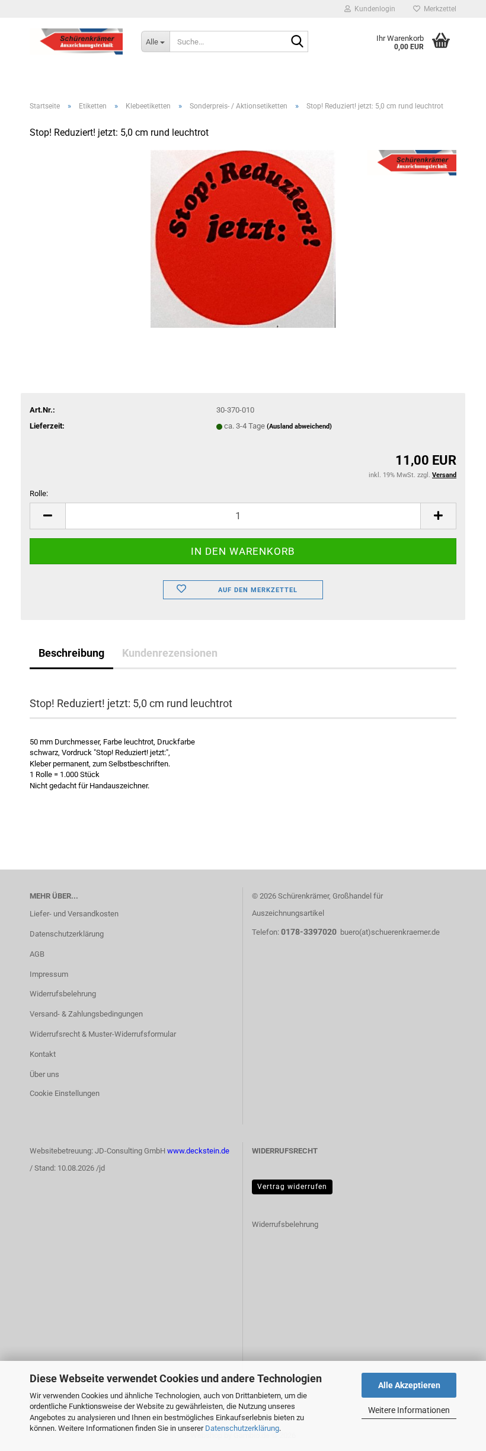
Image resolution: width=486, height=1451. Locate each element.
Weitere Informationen (409, 1410)
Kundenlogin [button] (373, 9)
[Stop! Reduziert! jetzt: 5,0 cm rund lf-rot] (243, 238)
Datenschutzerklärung (242, 1428)
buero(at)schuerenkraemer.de (390, 932)
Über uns (44, 1074)
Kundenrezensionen (170, 653)
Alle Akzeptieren (409, 1385)
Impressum (49, 974)
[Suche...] (297, 42)
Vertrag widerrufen (292, 1186)
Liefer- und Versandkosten (74, 913)
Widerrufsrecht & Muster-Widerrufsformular (103, 1034)
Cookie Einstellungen (65, 1093)
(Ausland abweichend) (299, 426)
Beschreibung (71, 653)
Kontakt (43, 1054)
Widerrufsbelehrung (63, 993)
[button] (47, 516)
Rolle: (39, 493)
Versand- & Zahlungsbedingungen (86, 1013)
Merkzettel (438, 9)
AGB (37, 954)
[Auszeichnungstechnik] (76, 41)
